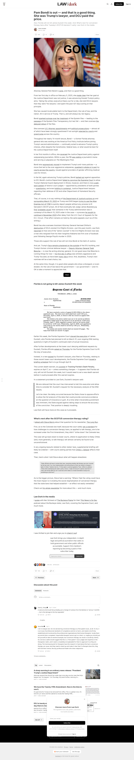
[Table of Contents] (2, 380)
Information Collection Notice (66, 729)
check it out (71, 533)
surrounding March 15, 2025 (45, 201)
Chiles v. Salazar (82, 450)
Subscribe (119, 4)
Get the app (76, 751)
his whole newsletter (51, 488)
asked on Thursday (62, 349)
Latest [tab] (41, 665)
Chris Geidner (42, 28)
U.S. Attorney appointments (56, 129)
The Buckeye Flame (65, 500)
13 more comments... (40, 656)
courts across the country (44, 170)
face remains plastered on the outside (63, 246)
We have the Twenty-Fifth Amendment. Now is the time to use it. (58, 688)
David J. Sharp (42, 607)
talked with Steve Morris (45, 422)
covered (62, 367)
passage (37, 121)
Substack (58, 756)
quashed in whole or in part (86, 167)
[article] (67, 676)
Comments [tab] (38, 590)
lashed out (80, 177)
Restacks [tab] (45, 590)
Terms (71, 747)
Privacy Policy (80, 729)
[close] (84, 699)
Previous (41, 577)
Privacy (66, 747)
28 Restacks (56, 564)
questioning (41, 188)
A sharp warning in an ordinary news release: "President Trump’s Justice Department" (57, 671)
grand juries (39, 134)
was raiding (76, 157)
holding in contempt (63, 188)
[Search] (107, 4)
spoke (37, 500)
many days (63, 257)
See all (37, 720)
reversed (63, 154)
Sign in (128, 4)
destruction (38, 228)
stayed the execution (79, 336)
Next (94, 577)
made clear (81, 95)
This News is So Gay (88, 500)
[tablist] (42, 590)
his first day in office (63, 254)
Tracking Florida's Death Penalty (81, 367)
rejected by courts (86, 131)
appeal (51, 357)
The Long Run (92, 422)
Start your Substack (62, 751)
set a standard (89, 427)
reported (37, 231)
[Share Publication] (111, 4)
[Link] (31, 283)
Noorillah (41, 626)
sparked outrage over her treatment (53, 118)
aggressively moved (51, 165)
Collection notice (79, 747)
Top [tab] (36, 665)
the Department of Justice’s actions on (79, 199)
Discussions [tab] (47, 665)
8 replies (42, 620)
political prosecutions (80, 129)
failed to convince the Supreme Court (78, 180)
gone (61, 91)
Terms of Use (75, 727)
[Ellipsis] (99, 607)
